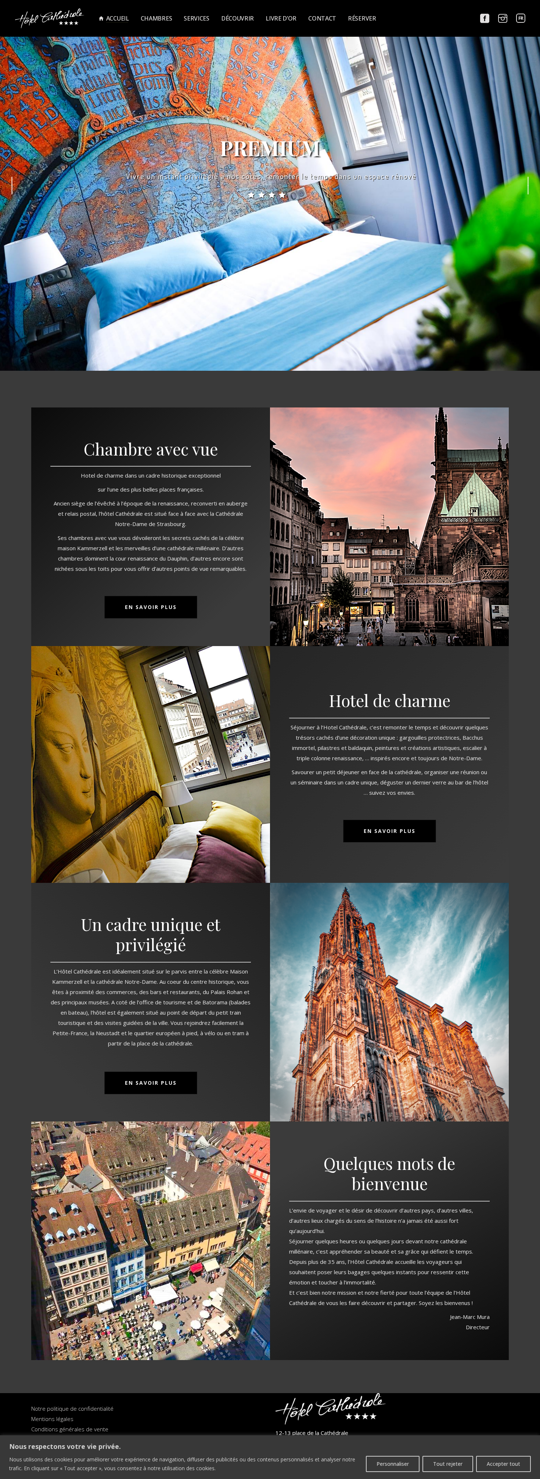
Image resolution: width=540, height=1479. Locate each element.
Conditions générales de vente (69, 1429)
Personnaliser (393, 1463)
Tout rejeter (447, 1463)
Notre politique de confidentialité (72, 1408)
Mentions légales (52, 1418)
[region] (270, 1457)
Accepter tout (503, 1463)
